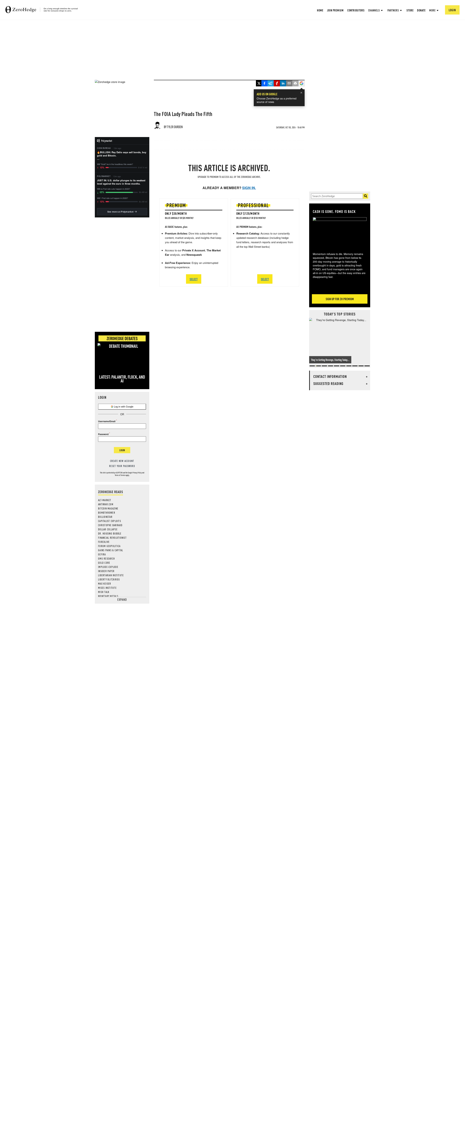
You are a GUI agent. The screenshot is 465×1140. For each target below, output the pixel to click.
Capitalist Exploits (109, 521)
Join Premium (335, 10)
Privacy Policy (137, 472)
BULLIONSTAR (105, 517)
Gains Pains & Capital (110, 550)
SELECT (194, 279)
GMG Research (106, 558)
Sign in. (249, 187)
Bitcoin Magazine (108, 508)
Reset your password (122, 466)
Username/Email (106, 421)
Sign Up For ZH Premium (340, 299)
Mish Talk (103, 592)
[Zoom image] (340, 232)
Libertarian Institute (111, 575)
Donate (421, 10)
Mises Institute (107, 588)
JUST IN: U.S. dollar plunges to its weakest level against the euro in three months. (121, 182)
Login (122, 450)
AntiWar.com (105, 504)
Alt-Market (104, 500)
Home (320, 10)
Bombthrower (106, 512)
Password (103, 434)
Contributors (356, 10)
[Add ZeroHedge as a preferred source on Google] (301, 83)
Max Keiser (104, 583)
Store (410, 10)
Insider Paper (106, 571)
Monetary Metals (108, 596)
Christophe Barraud (110, 525)
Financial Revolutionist (112, 537)
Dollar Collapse (108, 529)
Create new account (122, 461)
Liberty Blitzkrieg (109, 579)
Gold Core (104, 562)
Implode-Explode (108, 567)
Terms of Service (120, 475)
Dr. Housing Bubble (110, 533)
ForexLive (104, 542)
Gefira (102, 554)
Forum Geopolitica (109, 546)
